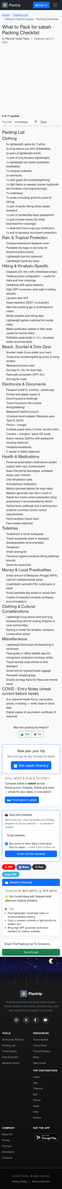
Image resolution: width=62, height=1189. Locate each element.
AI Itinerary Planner (12, 1039)
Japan (36, 1076)
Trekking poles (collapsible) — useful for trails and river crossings (30, 278)
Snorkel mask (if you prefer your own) (28, 352)
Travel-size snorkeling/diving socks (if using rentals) (32, 359)
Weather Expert (10, 1063)
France (37, 1100)
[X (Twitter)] (26, 1020)
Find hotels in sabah (24, 800)
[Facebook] (35, 1020)
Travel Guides (40, 1039)
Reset (43, 122)
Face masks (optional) (19, 523)
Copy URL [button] (11, 874)
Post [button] (40, 867)
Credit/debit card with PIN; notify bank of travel (30, 586)
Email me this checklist (31, 854)
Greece (37, 1117)
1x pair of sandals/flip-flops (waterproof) (30, 215)
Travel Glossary (41, 1051)
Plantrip (14, 4)
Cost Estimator (10, 1057)
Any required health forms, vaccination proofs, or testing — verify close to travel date (30, 703)
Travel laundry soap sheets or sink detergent (27, 664)
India (35, 1111)
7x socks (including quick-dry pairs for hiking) (29, 200)
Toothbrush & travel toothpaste (24, 534)
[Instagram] (16, 1020)
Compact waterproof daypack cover (27, 243)
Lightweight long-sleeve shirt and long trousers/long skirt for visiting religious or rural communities (30, 621)
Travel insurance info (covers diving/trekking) (23, 405)
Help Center (39, 1063)
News (36, 1057)
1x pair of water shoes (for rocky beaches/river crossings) (25, 221)
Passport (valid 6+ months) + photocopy (30, 390)
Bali (35, 1094)
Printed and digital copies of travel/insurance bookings (23, 396)
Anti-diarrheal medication (21, 484)
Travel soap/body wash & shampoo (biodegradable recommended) (27, 540)
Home (5, 15)
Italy (35, 1082)
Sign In (42, 5)
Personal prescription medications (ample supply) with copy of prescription (31, 464)
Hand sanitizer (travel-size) (22, 519)
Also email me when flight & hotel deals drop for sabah (32, 845)
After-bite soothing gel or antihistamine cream (29, 309)
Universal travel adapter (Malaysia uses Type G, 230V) (30, 418)
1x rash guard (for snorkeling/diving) (28, 180)
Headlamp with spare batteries (24, 285)
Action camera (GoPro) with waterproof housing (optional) (29, 440)
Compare (7, 1157)
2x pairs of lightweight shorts (23, 153)
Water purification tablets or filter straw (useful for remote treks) (29, 331)
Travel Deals (40, 1045)
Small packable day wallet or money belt (30, 593)
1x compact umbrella (19, 171)
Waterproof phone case (20, 365)
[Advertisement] (31, 78)
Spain (36, 1106)
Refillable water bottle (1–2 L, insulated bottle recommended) (30, 340)
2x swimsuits (14, 175)
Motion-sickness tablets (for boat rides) (29, 488)
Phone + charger (16, 425)
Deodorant (12, 547)
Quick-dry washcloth (18, 565)
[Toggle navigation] (55, 5)
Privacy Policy (19, 1181)
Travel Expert (9, 1051)
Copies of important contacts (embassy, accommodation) (30, 599)
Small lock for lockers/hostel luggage (28, 671)
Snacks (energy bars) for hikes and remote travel (32, 682)
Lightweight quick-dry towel (22, 261)
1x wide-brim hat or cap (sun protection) (30, 228)
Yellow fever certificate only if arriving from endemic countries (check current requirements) (31, 510)
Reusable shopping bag (20, 675)
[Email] (45, 1020)
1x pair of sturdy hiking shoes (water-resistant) (28, 208)
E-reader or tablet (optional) (23, 451)
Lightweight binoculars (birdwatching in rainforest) (30, 647)
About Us (7, 1134)
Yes (26, 734)
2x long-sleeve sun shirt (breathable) (28, 149)
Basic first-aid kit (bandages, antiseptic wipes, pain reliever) (29, 473)
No (39, 734)
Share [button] (25, 867)
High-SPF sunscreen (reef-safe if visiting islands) (30, 291)
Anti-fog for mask (16, 379)
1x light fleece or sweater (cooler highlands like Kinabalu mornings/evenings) (32, 186)
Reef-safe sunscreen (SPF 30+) (25, 374)
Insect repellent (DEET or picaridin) (27, 302)
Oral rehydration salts (19, 479)
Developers (8, 1151)
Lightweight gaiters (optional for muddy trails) (29, 322)
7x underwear (14, 193)
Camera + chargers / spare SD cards (28, 434)
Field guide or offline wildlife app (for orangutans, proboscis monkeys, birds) (29, 655)
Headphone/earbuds (18, 447)
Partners (7, 1146)
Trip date (7, 122)
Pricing (6, 1140)
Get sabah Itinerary (33, 765)
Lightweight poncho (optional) (24, 256)
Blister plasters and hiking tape (25, 316)
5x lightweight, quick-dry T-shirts (25, 144)
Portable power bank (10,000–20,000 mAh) (32, 429)
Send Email (31, 952)
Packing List (20, 15)
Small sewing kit (16, 552)
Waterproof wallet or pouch (22, 412)
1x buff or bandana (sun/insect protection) (31, 233)
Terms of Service (41, 1181)
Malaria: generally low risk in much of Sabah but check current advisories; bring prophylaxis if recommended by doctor (31, 497)
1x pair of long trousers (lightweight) (28, 158)
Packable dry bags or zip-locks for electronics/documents (26, 250)
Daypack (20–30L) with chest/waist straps (31, 272)
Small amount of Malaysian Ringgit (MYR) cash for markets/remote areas (31, 577)
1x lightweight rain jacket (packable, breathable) (28, 164)
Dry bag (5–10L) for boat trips (24, 370)
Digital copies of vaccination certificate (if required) (31, 714)
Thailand (38, 1088)
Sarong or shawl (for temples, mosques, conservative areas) (30, 632)
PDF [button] (10, 867)
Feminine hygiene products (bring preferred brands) (32, 558)
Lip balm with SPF (17, 298)
